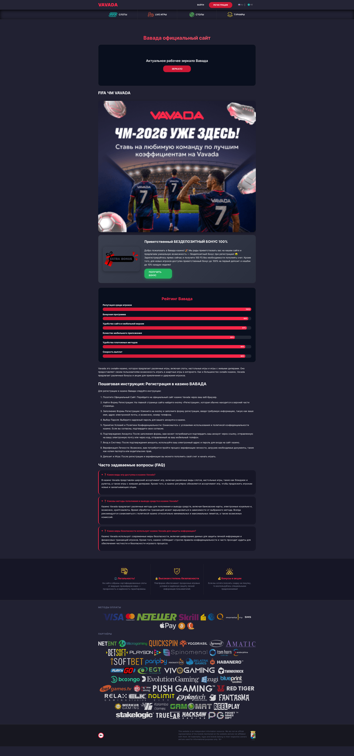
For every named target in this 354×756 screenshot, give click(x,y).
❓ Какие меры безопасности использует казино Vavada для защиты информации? (150, 531)
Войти (200, 5)
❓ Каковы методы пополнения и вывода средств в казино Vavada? (141, 501)
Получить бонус (155, 274)
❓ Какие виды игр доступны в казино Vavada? (129, 474)
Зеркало (177, 68)
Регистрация (220, 5)
